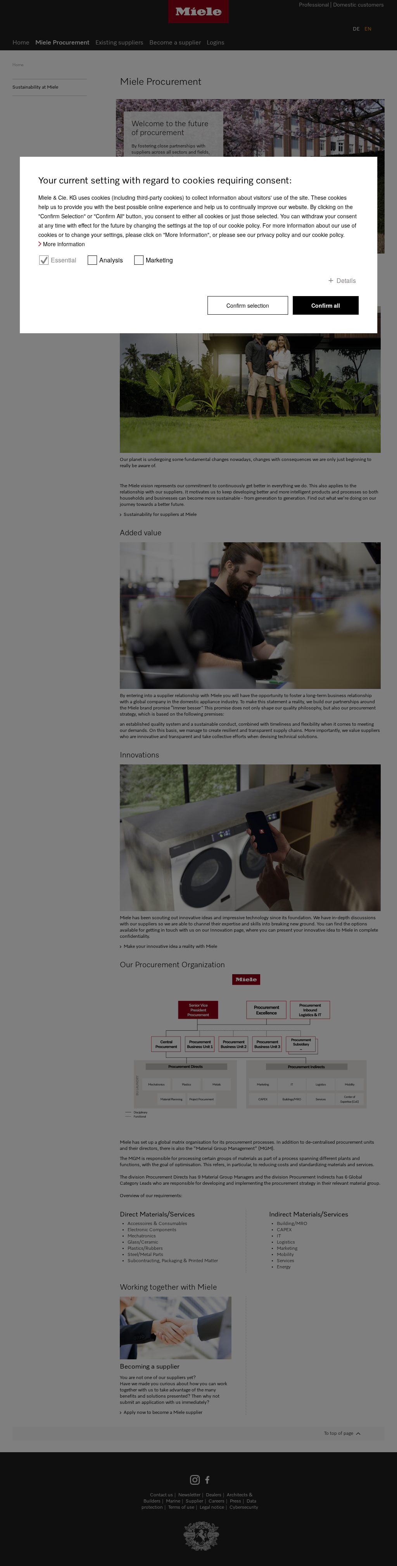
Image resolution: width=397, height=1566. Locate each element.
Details (346, 280)
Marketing (159, 260)
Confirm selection (247, 305)
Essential (63, 260)
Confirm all (325, 305)
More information (64, 244)
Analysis (111, 260)
